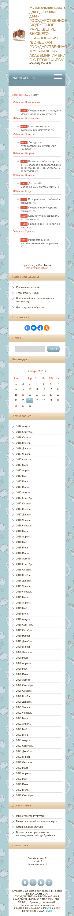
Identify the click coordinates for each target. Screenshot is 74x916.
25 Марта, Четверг (23, 134)
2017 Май (21, 476)
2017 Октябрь (24, 503)
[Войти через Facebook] (40, 328)
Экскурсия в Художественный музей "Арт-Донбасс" (38, 145)
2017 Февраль (24, 459)
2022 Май (21, 778)
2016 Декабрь (24, 448)
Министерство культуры (30, 815)
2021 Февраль (24, 712)
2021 (27, 94)
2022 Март (22, 767)
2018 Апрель (23, 536)
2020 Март (22, 657)
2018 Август (23, 558)
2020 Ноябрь (23, 696)
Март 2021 (37, 371)
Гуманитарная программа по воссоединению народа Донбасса (35, 834)
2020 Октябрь (24, 690)
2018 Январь (23, 520)
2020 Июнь (22, 674)
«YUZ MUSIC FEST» (28, 292)
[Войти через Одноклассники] (47, 328)
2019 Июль (22, 613)
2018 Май (21, 542)
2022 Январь (23, 756)
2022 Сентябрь (24, 795)
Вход (45, 268)
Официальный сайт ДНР (30, 826)
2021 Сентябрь (24, 745)
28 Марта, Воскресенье (26, 118)
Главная (17, 94)
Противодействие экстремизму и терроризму (35, 300)
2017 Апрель (23, 470)
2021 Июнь (22, 734)
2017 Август (23, 492)
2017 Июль (22, 487)
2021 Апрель (23, 723)
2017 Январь (23, 454)
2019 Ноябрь (23, 635)
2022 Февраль (24, 762)
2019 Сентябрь (24, 624)
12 (43, 389)
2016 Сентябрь (24, 432)
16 (23, 395)
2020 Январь (23, 646)
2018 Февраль (24, 525)
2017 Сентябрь (24, 498)
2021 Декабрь (24, 751)
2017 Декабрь (24, 514)
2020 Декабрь (24, 701)
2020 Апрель (23, 663)
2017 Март (22, 465)
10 (30, 389)
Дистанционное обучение (30, 307)
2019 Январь (23, 586)
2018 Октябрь (24, 569)
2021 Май (21, 729)
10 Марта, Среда (22, 191)
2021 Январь (23, 707)
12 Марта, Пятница (24, 175)
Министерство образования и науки (36, 821)
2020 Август (23, 679)
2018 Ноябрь (23, 575)
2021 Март (22, 718)
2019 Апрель (23, 602)
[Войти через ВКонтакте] (34, 328)
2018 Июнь (22, 547)
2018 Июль (22, 553)
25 (36, 400)
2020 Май (21, 668)
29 (16, 406)
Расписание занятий (27, 287)
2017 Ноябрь (23, 509)
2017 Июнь (22, 481)
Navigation (23, 78)
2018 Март (22, 531)
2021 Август (23, 740)
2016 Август (23, 426)
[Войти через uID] (27, 328)
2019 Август (23, 619)
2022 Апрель (23, 773)
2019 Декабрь (24, 641)
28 (58, 400)
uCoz (49, 910)
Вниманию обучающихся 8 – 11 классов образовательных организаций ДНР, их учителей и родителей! (40, 166)
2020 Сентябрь (24, 685)
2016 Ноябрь (23, 443)
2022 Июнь (22, 784)
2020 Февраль (24, 652)
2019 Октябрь (24, 630)
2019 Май (21, 608)
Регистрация (33, 268)
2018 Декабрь (24, 580)
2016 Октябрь (24, 437)
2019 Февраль (24, 591)
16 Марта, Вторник (23, 153)
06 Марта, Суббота (24, 231)
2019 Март (22, 597)
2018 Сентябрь (24, 564)
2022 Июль (22, 789)
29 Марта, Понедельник (26, 102)
